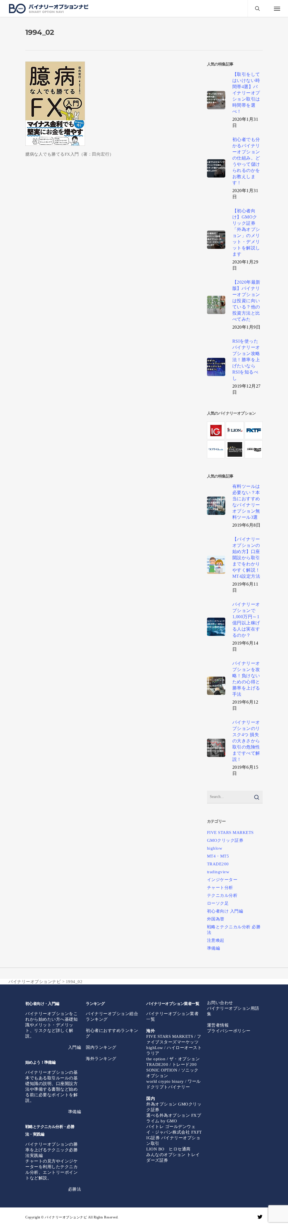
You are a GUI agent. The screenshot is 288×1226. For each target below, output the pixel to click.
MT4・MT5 (218, 856)
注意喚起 (215, 940)
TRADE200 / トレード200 (171, 1064)
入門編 (74, 1047)
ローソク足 (218, 903)
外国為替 (215, 919)
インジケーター (222, 879)
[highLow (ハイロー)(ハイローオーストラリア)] (253, 449)
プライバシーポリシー (229, 1031)
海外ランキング (101, 1058)
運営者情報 (218, 1025)
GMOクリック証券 (225, 840)
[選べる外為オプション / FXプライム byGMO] (216, 449)
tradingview (218, 872)
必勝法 (74, 1189)
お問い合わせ (220, 1002)
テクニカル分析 (222, 895)
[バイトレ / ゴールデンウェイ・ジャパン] (253, 430)
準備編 (213, 948)
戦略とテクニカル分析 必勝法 (234, 930)
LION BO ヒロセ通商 (168, 1149)
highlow (214, 848)
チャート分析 (220, 887)
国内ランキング (101, 1047)
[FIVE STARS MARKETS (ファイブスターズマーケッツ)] (235, 449)
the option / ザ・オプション (173, 1059)
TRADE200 (218, 864)
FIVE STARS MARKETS (230, 832)
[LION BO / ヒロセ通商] (235, 430)
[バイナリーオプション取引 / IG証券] (216, 430)
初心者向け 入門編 (225, 911)
